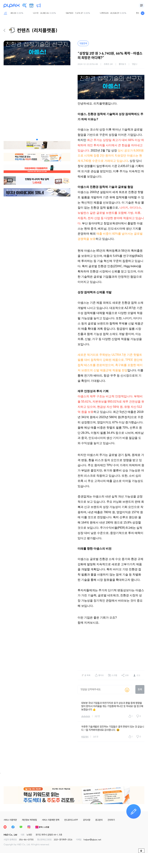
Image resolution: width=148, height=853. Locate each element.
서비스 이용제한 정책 (50, 819)
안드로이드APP (71, 819)
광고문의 (99, 819)
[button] (37, 139)
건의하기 (111, 819)
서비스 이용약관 (10, 819)
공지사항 (86, 819)
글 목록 (87, 675)
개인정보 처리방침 (29, 819)
